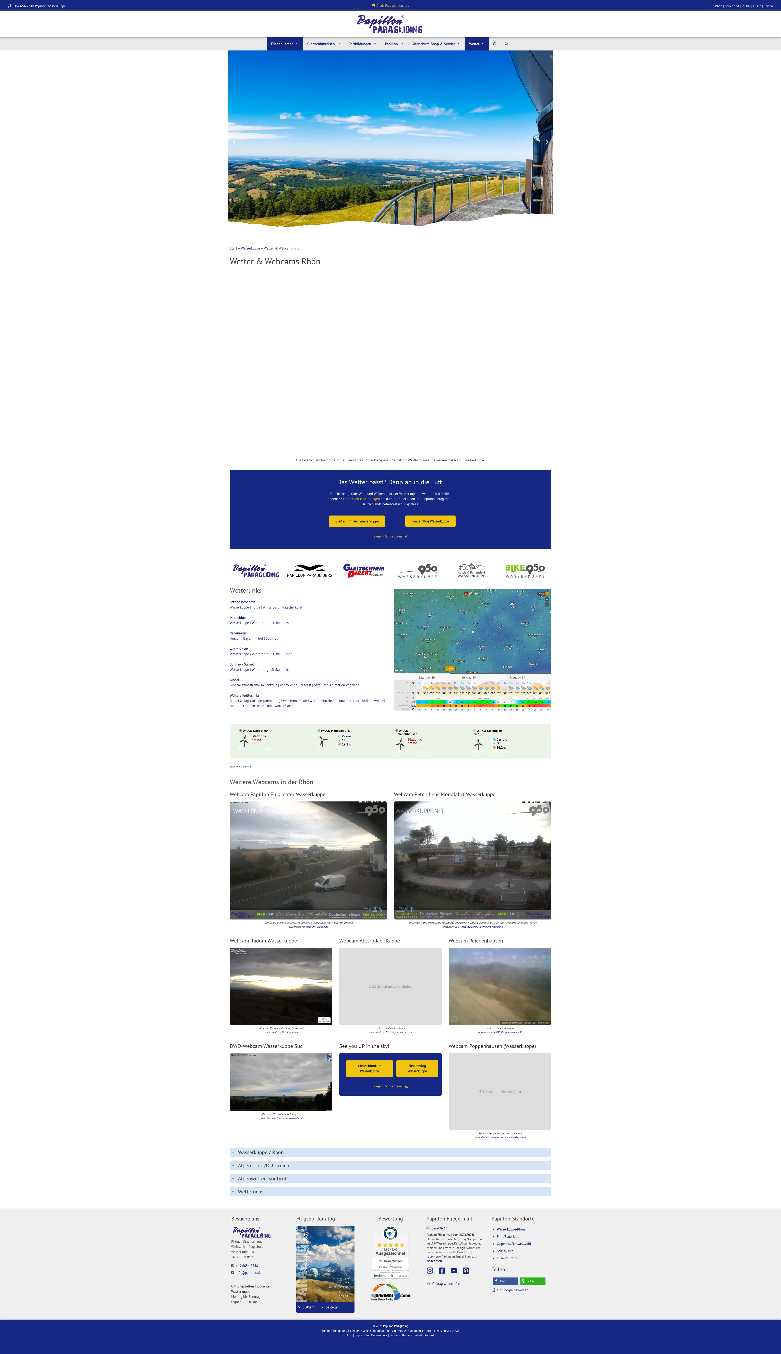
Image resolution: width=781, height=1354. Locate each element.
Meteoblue (238, 617)
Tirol (259, 638)
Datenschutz (379, 1335)
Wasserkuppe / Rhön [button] (261, 1152)
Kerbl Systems (290, 1032)
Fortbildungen (360, 44)
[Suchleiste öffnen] (506, 43)
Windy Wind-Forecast (295, 685)
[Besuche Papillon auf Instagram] (431, 1270)
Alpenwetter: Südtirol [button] (262, 1178)
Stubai (746, 6)
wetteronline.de (295, 700)
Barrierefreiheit (412, 1335)
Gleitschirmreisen (321, 44)
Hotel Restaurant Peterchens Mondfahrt (481, 926)
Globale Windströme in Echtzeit (253, 685)
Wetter (474, 44)
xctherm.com (262, 706)
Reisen (768, 6)
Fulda (256, 607)
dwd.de (377, 700)
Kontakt (429, 1335)
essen (236, 638)
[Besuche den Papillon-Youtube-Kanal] (455, 1270)
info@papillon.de (249, 1272)
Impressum (362, 1335)
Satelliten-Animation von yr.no (336, 685)
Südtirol (272, 638)
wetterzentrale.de (323, 700)
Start (233, 248)
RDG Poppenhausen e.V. (399, 1032)
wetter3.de (283, 706)
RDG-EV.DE (245, 766)
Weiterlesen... (435, 1261)
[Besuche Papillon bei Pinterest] (467, 1270)
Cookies (395, 1335)
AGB (349, 1335)
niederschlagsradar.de (246, 700)
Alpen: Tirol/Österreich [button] (263, 1165)
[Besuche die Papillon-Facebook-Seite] (443, 1270)
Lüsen (757, 6)
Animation (271, 700)
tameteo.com (239, 706)
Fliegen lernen (282, 44)
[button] (234, 142)
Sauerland (732, 6)
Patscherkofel (292, 607)
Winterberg (271, 607)
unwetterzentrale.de (354, 700)
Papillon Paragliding (317, 926)
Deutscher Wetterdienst (290, 1118)
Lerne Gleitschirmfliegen (361, 499)
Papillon (391, 44)
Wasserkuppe (250, 248)
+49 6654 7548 (247, 1265)
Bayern (248, 638)
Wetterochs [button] (250, 1191)
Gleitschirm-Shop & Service (433, 44)
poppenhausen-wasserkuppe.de (508, 1137)
